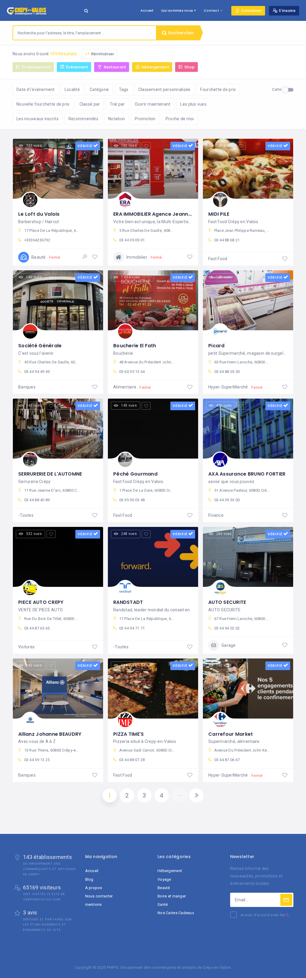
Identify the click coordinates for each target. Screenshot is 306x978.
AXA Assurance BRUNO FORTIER (247, 474)
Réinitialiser (102, 54)
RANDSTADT (128, 602)
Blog (89, 879)
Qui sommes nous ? (178, 10)
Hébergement (169, 871)
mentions (93, 904)
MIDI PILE (219, 214)
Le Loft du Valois (39, 214)
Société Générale (40, 345)
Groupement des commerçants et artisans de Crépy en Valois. (176, 967)
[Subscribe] (286, 900)
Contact (211, 10)
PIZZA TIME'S (128, 734)
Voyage (164, 879)
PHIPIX (113, 967)
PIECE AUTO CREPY (40, 602)
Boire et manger (171, 896)
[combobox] (84, 33)
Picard (216, 345)
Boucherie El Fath (134, 345)
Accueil (147, 10)
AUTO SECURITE (227, 602)
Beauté (163, 888)
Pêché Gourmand (135, 474)
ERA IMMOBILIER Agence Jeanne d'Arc (159, 214)
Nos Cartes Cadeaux (175, 913)
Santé (162, 904)
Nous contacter (99, 896)
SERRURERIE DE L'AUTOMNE (50, 474)
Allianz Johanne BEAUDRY (49, 734)
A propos (93, 888)
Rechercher (180, 33)
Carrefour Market (230, 734)
